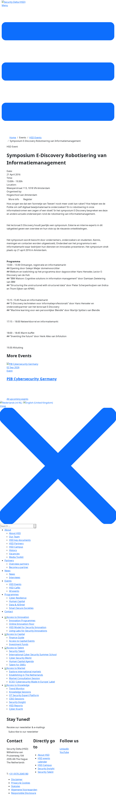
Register (27, 199)
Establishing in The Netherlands (26, 674)
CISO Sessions (16, 698)
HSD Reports (16, 705)
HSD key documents (20, 540)
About (8, 529)
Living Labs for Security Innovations (28, 630)
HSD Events (15, 584)
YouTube (64, 752)
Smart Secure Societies (21, 608)
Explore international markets (25, 671)
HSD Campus (16, 546)
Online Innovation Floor (21, 623)
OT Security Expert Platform (24, 695)
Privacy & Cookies (20, 782)
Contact (9, 611)
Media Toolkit (16, 557)
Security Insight (17, 702)
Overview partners (19, 563)
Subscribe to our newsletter (23, 731)
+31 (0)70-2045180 (18, 773)
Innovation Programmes (22, 620)
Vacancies (14, 553)
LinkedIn (64, 748)
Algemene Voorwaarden (24, 789)
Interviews (14, 577)
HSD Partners (16, 543)
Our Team (14, 536)
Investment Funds (18, 644)
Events (8, 580)
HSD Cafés (14, 587)
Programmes (12, 594)
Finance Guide (16, 637)
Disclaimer (16, 779)
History (13, 550)
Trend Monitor (17, 688)
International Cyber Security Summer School (33, 654)
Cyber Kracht (16, 708)
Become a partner (18, 567)
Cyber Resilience (17, 597)
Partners (9, 560)
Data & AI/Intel (17, 604)
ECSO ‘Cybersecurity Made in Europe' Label (32, 681)
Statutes (15, 786)
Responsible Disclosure (23, 793)
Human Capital (17, 601)
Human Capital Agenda (21, 661)
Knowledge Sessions (20, 691)
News (7, 570)
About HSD (15, 533)
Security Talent (17, 651)
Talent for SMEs (17, 664)
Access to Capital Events (22, 640)
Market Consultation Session (24, 678)
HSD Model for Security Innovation (27, 627)
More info (13, 199)
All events (14, 591)
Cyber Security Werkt (20, 657)
